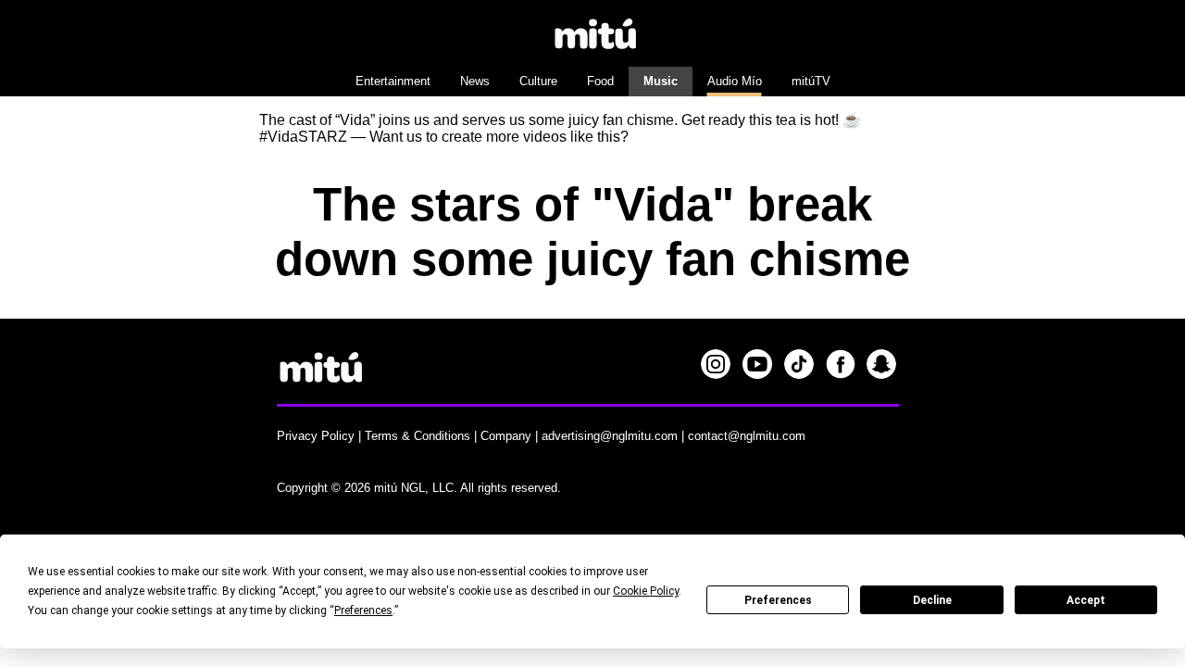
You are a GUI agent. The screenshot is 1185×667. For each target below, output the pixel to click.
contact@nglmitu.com (746, 436)
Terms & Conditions (417, 436)
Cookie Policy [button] (646, 591)
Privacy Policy (316, 436)
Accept (1085, 600)
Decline (932, 600)
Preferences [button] (363, 610)
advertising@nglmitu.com (610, 436)
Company (505, 436)
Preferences (778, 600)
